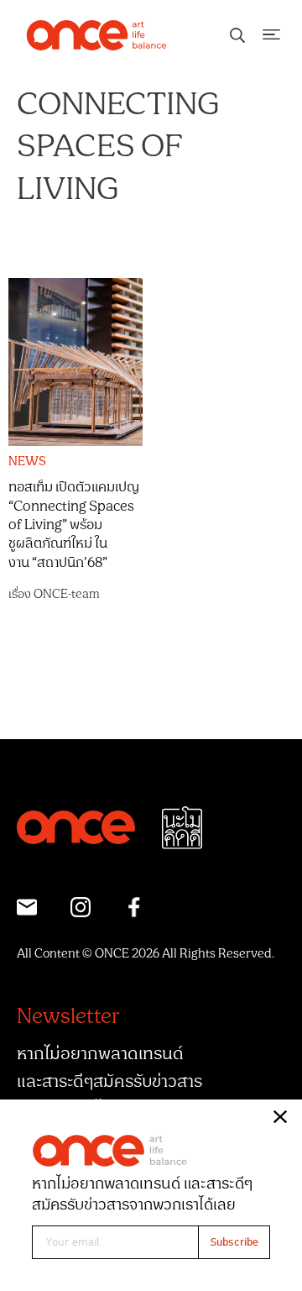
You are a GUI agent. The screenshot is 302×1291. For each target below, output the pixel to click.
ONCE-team (67, 594)
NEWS (27, 462)
